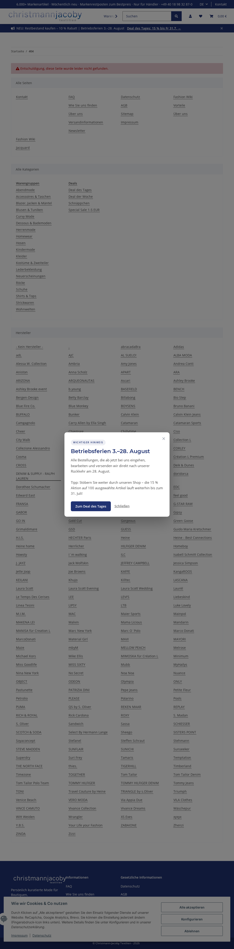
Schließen (122, 506)
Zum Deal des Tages (90, 506)
